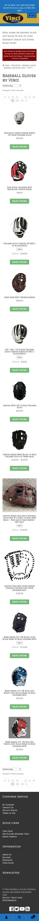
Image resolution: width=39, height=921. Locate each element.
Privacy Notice (9, 810)
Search (19, 917)
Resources (7, 860)
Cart (30, 915)
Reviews (6, 857)
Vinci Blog (7, 831)
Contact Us (7, 808)
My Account (8, 805)
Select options (19, 147)
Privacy (6, 898)
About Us (6, 855)
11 (22, 100)
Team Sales (15, 65)
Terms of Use (8, 813)
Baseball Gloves (29, 65)
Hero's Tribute (9, 837)
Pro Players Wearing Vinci (15, 834)
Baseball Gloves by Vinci (14, 68)
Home (7, 65)
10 (17, 100)
